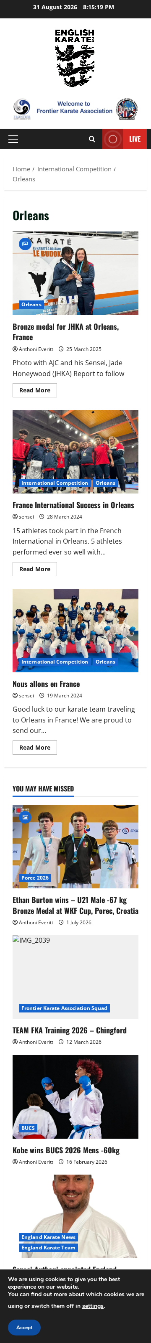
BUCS (28, 1128)
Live (135, 139)
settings (93, 1306)
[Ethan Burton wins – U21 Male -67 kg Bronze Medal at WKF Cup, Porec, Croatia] (75, 846)
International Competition (55, 482)
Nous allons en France (75, 630)
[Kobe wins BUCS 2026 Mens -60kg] (75, 1097)
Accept (24, 1327)
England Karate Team (48, 1247)
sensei (26, 516)
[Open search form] (92, 139)
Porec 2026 (35, 877)
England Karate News (48, 1237)
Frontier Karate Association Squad (64, 1008)
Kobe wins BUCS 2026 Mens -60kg (66, 1150)
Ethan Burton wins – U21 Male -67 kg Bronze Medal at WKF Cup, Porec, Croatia (75, 905)
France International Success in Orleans (75, 451)
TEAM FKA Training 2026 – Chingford (70, 1030)
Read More (38, 391)
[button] (13, 139)
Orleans (31, 304)
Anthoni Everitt (36, 349)
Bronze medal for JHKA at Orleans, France (75, 273)
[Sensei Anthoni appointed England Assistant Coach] (75, 1216)
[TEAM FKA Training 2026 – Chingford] (75, 977)
